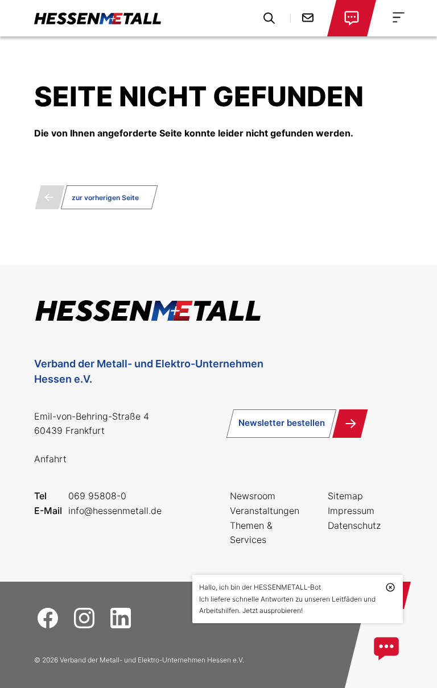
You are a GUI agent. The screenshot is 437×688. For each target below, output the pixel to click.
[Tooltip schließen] (390, 587)
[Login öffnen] (352, 18)
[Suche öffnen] (269, 18)
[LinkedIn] (120, 618)
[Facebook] (47, 618)
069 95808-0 (97, 496)
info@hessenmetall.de (115, 510)
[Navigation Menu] (398, 17)
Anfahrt (50, 459)
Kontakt (307, 17)
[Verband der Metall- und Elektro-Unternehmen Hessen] (97, 18)
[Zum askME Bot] (386, 648)
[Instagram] (84, 618)
